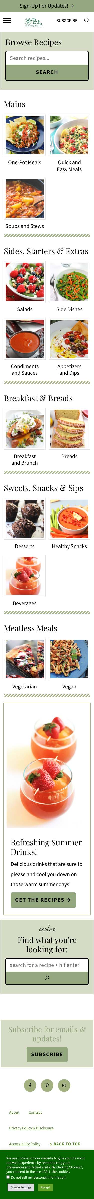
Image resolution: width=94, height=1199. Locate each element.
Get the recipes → (43, 900)
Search (47, 72)
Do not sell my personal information (38, 1177)
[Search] (47, 978)
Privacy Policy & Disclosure (31, 1128)
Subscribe (47, 1054)
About (14, 1112)
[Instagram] (64, 1085)
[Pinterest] (47, 1085)
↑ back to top (65, 1144)
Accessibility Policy (24, 1144)
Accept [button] (45, 1187)
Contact (35, 1112)
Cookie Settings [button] (21, 1187)
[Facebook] (30, 1085)
